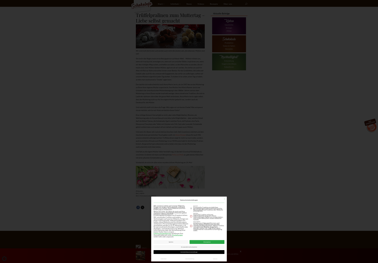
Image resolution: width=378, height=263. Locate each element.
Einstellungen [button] (177, 235)
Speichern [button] (171, 242)
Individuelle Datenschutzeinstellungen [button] (189, 252)
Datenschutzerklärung (162, 233)
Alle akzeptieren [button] (207, 242)
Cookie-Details (163, 258)
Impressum (215, 258)
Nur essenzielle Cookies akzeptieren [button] (189, 247)
